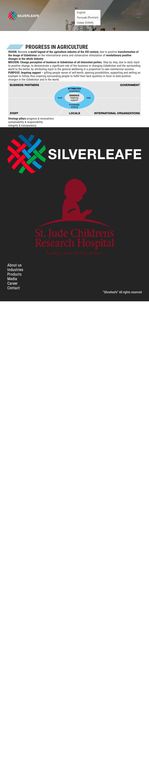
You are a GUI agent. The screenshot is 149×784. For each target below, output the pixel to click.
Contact (13, 288)
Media (12, 279)
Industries (15, 269)
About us (14, 265)
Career (12, 283)
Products (14, 274)
